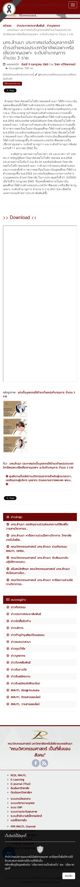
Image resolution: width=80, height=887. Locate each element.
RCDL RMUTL (18, 775)
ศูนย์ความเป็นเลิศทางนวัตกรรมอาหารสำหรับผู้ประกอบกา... (40, 476)
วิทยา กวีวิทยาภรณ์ (64, 64)
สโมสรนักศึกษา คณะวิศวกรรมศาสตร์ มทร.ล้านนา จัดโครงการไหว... (38, 571)
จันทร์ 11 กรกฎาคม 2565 (34, 64)
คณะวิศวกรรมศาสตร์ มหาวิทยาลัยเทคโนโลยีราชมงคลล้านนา (35, 7)
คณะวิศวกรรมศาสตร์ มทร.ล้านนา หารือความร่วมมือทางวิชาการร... (39, 582)
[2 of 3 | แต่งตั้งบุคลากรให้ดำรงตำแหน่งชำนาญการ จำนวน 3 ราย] (40, 426)
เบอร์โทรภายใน (19, 820)
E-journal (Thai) (20, 784)
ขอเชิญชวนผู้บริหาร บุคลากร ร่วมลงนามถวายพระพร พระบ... (39, 480)
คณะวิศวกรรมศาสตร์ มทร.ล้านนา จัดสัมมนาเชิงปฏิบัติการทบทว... (37, 559)
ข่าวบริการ (16, 628)
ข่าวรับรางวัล (18, 669)
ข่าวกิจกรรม (18, 607)
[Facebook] (36, 763)
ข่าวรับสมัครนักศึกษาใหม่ (25, 683)
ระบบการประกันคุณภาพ (24, 812)
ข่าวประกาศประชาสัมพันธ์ (25, 614)
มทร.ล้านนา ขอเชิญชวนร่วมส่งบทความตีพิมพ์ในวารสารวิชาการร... (37, 526)
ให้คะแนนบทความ (12, 83)
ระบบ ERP (16, 807)
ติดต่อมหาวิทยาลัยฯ (21, 792)
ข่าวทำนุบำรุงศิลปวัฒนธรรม (27, 635)
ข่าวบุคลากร (17, 655)
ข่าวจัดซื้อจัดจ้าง (20, 621)
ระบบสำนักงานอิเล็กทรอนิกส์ (26, 816)
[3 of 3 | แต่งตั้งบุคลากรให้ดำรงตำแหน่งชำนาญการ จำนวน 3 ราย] (40, 444)
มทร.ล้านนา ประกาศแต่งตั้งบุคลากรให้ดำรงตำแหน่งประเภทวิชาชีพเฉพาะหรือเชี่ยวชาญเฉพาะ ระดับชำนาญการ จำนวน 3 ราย (38, 466)
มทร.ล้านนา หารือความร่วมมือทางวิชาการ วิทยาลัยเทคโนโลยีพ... (38, 537)
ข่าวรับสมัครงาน (20, 676)
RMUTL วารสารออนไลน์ (24, 704)
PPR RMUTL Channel (23, 826)
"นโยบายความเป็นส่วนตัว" (45, 865)
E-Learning (17, 780)
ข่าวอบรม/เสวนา (20, 641)
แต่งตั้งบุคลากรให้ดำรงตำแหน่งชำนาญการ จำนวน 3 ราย (39, 394)
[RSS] (44, 763)
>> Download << (20, 217)
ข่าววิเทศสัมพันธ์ (20, 662)
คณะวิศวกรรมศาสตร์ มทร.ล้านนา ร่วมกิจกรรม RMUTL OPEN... (36, 548)
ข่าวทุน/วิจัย (17, 648)
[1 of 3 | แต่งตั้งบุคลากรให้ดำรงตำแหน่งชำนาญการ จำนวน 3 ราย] (40, 408)
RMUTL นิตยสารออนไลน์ (25, 697)
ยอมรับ (69, 876)
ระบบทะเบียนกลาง (21, 799)
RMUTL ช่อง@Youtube (24, 690)
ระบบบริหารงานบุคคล (22, 803)
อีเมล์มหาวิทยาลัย (20, 788)
